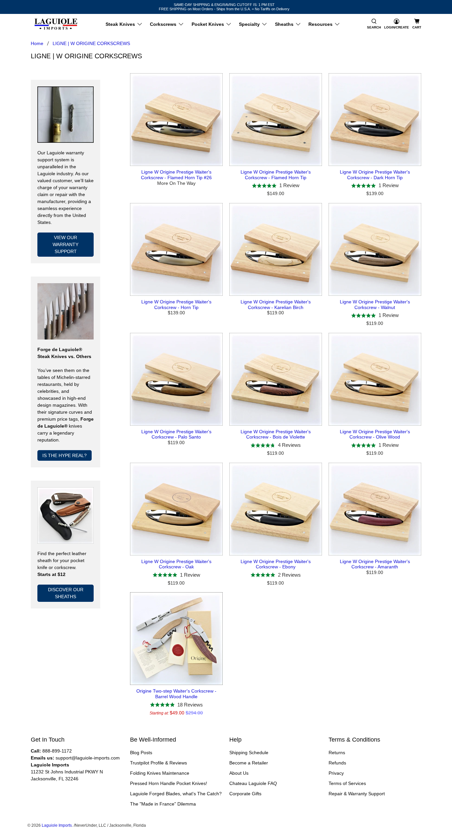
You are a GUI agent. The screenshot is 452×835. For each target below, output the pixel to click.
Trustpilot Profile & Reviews (158, 762)
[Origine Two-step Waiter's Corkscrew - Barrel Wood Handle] (176, 638)
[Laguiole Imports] (55, 24)
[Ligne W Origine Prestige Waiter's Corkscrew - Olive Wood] (375, 379)
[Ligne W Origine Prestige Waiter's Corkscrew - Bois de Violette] (275, 379)
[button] (374, 24)
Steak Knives (120, 24)
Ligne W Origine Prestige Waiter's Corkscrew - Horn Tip (176, 304)
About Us (239, 773)
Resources (320, 24)
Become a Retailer (248, 762)
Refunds (337, 762)
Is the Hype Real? (64, 455)
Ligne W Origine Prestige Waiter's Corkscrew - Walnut (375, 304)
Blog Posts (141, 752)
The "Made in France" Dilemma (163, 804)
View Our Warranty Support (65, 244)
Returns (337, 752)
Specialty (249, 24)
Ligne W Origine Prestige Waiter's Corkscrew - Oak (176, 564)
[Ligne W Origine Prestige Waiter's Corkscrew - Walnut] (375, 249)
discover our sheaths (65, 593)
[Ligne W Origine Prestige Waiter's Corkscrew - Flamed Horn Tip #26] (176, 119)
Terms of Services (347, 783)
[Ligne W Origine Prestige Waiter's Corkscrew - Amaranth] (375, 509)
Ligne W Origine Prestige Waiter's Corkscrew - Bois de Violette (276, 434)
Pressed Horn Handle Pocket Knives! (168, 783)
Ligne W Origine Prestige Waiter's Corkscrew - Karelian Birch (276, 304)
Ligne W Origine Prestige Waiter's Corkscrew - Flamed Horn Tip (276, 174)
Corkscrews (163, 24)
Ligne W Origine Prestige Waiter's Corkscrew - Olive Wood (375, 434)
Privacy (336, 773)
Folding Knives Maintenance (159, 773)
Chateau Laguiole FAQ (253, 783)
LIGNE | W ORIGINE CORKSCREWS (91, 43)
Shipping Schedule (248, 752)
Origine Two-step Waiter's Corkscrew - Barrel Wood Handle (176, 693)
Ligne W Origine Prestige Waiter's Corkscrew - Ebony (276, 564)
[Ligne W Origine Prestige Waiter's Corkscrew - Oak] (176, 509)
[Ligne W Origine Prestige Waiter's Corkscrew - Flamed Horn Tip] (275, 119)
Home (37, 43)
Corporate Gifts (245, 793)
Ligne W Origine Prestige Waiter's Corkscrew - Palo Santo (176, 434)
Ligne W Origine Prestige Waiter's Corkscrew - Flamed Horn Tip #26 (176, 174)
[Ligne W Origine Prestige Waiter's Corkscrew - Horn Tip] (176, 249)
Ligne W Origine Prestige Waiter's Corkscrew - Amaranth (375, 564)
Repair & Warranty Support (357, 793)
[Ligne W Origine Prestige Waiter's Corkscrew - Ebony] (275, 509)
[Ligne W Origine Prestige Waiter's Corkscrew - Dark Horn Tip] (375, 119)
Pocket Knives (208, 24)
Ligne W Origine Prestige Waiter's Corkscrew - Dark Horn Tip (375, 174)
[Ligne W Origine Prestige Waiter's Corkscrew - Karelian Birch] (275, 249)
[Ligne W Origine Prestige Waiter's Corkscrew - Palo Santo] (176, 379)
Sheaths (284, 24)
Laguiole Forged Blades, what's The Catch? (176, 793)
